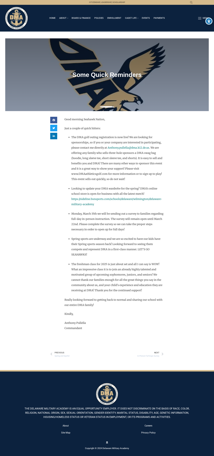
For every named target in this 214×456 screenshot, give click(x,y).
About (66, 425)
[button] (53, 120)
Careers (148, 425)
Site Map (65, 432)
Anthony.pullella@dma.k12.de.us (128, 147)
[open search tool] (191, 2)
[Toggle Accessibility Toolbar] (208, 21)
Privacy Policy (148, 432)
